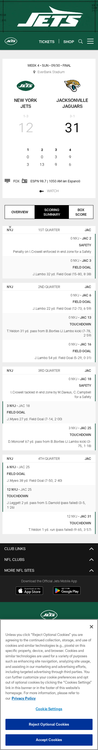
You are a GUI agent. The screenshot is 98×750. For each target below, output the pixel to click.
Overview (19, 212)
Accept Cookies (49, 740)
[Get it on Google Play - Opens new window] (67, 593)
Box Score (81, 212)
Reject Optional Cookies (49, 724)
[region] (49, 684)
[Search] (80, 41)
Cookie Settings (49, 709)
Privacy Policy (24, 698)
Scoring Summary (52, 212)
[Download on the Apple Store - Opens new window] (29, 591)
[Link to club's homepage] (10, 39)
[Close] (91, 627)
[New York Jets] (49, 615)
